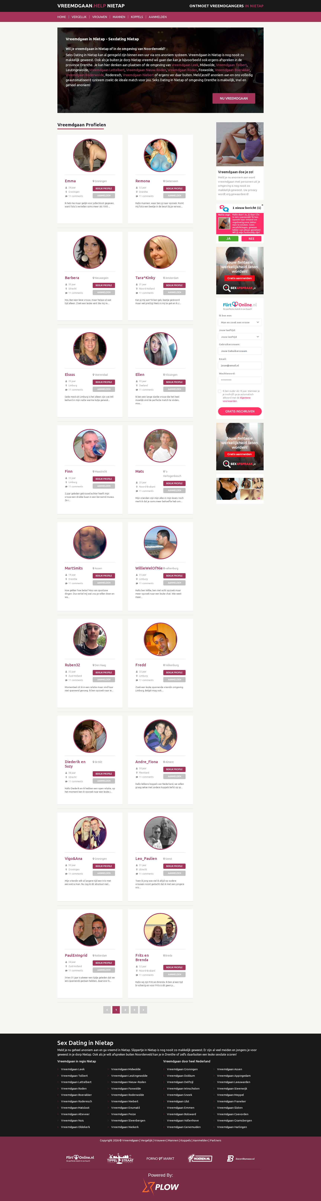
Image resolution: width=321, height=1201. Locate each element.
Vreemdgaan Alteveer (75, 1114)
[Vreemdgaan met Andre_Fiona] (160, 736)
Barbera (72, 278)
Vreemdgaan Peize (123, 1114)
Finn (68, 471)
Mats (139, 471)
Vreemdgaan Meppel (230, 1094)
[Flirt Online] (240, 223)
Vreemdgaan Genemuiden (184, 1127)
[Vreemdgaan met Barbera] (90, 252)
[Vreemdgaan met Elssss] (90, 349)
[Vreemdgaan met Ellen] (160, 349)
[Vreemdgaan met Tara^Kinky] (160, 252)
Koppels (137, 17)
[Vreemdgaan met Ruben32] (90, 639)
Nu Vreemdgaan (234, 98)
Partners (215, 1140)
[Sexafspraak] (240, 270)
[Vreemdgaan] (107, 1010)
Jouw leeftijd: (227, 330)
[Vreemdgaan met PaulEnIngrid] (90, 930)
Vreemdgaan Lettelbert (107, 70)
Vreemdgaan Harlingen (232, 1127)
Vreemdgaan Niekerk (125, 1127)
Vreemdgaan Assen (229, 1069)
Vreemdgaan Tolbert (231, 65)
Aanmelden (158, 17)
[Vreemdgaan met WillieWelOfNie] (160, 543)
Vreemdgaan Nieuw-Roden (146, 70)
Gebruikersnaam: (229, 344)
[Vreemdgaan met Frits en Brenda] (160, 930)
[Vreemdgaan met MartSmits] (90, 543)
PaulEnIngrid (76, 955)
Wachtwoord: (227, 373)
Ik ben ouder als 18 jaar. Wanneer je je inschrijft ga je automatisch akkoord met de (241, 394)
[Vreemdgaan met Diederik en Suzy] (90, 736)
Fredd (140, 665)
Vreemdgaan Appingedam (234, 1075)
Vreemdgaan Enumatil (125, 1107)
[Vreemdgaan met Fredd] (160, 639)
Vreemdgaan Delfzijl (180, 1082)
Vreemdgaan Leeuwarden (233, 1082)
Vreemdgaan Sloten (230, 1107)
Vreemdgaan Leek (185, 65)
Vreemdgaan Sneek (179, 1094)
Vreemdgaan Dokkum (181, 1075)
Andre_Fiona (146, 762)
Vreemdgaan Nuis (72, 1120)
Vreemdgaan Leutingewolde (129, 1075)
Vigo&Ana (73, 858)
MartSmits (74, 568)
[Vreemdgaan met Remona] (160, 155)
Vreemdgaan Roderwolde (85, 75)
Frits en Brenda (142, 957)
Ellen (139, 374)
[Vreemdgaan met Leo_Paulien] (160, 833)
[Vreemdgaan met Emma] (90, 155)
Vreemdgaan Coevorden (232, 1114)
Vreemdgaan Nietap (91, 5)
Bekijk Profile (104, 188)
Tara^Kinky (145, 278)
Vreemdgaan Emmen (180, 1107)
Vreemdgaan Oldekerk (75, 1127)
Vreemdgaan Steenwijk (232, 1088)
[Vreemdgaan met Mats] (160, 446)
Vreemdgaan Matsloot (75, 1107)
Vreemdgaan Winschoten (183, 1088)
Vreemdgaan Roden (182, 70)
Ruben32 (72, 665)
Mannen (119, 17)
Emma (70, 181)
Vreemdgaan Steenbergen (128, 1120)
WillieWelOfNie (149, 568)
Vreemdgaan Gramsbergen (234, 1120)
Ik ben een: (225, 315)
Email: (222, 359)
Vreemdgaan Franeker (231, 1101)
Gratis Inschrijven (239, 411)
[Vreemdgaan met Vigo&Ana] (90, 833)
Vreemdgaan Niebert (138, 75)
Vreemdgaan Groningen (182, 1069)
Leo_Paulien (146, 858)
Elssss (70, 374)
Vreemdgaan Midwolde (126, 1069)
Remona (142, 181)
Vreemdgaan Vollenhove (183, 1120)
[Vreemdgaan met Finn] (90, 446)
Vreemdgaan (130, 1140)
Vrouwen (99, 17)
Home (61, 17)
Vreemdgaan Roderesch (76, 1101)
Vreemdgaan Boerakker (232, 70)
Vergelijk (79, 17)
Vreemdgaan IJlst (178, 1101)
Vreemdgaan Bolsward (181, 1114)
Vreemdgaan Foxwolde (126, 1088)
